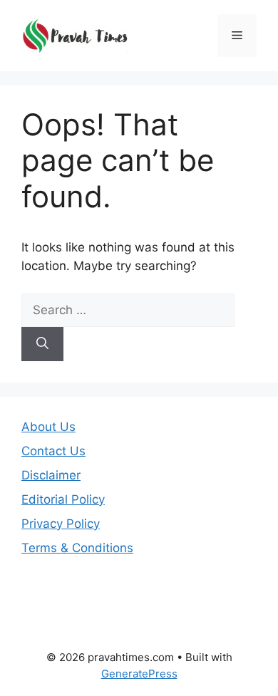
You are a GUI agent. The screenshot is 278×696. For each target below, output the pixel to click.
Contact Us (53, 451)
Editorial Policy (63, 499)
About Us (48, 427)
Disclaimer (51, 475)
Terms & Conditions (77, 548)
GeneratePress (139, 673)
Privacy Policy (60, 523)
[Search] (42, 344)
